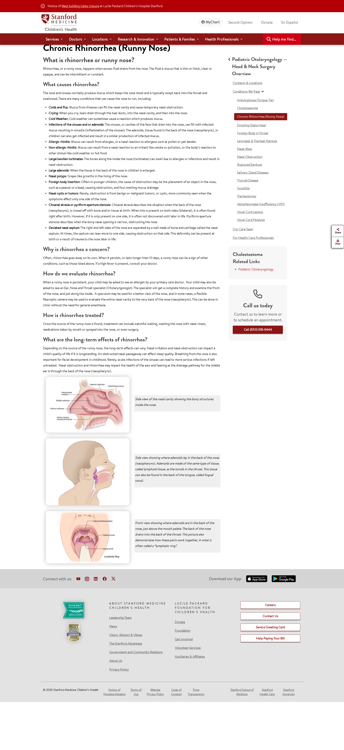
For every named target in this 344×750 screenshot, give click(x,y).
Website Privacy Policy (155, 692)
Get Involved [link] (184, 639)
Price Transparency (196, 692)
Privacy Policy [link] (119, 669)
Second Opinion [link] (240, 22)
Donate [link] (267, 22)
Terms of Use (136, 692)
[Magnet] (74, 610)
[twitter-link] (113, 580)
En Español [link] (289, 22)
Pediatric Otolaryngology (255, 269)
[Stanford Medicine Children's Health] (59, 22)
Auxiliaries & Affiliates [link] (190, 656)
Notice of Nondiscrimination (114, 692)
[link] (291, 22)
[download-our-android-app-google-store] (284, 578)
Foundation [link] (182, 630)
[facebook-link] (104, 580)
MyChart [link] (213, 22)
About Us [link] (115, 661)
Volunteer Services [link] (188, 648)
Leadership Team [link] (120, 618)
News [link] (113, 626)
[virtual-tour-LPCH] (78, 580)
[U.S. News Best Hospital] (74, 633)
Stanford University (288, 692)
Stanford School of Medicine (242, 692)
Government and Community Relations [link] (136, 652)
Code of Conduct (176, 692)
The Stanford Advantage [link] (125, 643)
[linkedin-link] (95, 580)
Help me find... (284, 39)
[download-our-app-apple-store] (256, 578)
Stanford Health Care (267, 692)
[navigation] (172, 39)
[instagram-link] (87, 580)
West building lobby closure (80, 6)
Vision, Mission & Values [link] (125, 635)
